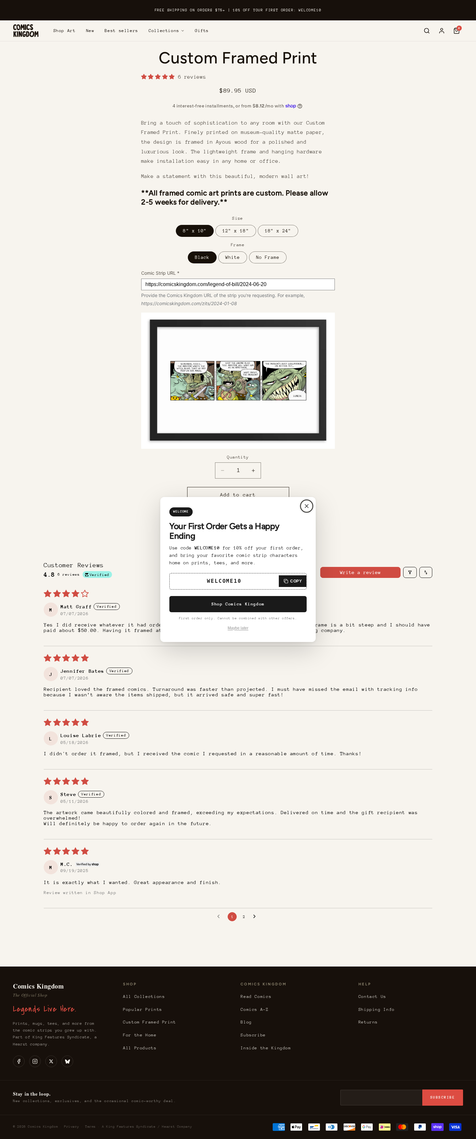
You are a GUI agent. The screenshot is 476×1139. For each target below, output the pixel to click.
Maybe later (238, 628)
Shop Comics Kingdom (238, 604)
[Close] (306, 506)
